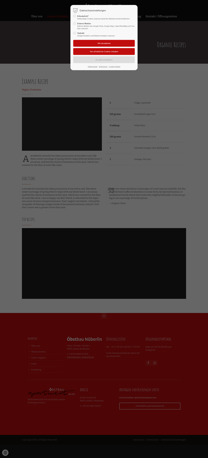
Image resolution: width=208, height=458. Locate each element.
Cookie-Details (114, 67)
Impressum (103, 67)
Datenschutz (92, 67)
